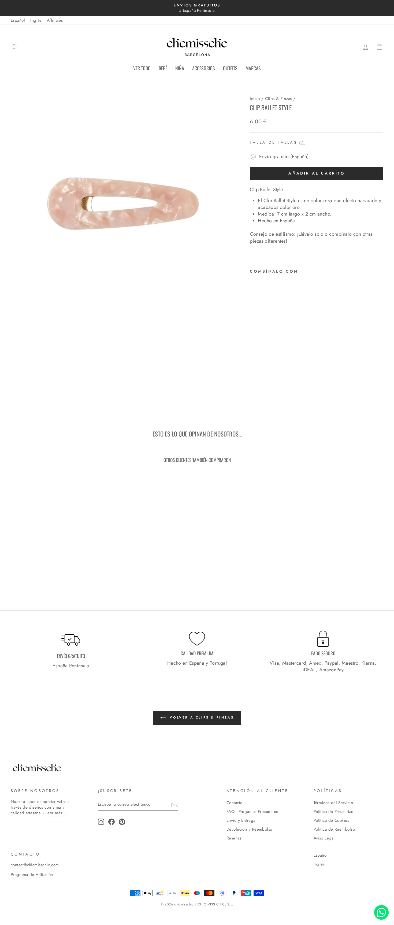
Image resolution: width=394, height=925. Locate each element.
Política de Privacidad (334, 812)
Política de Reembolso (334, 829)
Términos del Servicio (333, 803)
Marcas (253, 68)
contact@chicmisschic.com (35, 865)
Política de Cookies (331, 820)
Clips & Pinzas (278, 99)
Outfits (230, 68)
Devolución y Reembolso (249, 829)
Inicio (255, 99)
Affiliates (55, 20)
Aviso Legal (324, 838)
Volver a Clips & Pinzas (201, 717)
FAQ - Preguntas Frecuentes (252, 812)
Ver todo (142, 68)
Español (18, 20)
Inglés (36, 20)
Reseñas (233, 838)
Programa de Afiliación (32, 875)
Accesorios (203, 68)
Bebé (163, 68)
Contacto (234, 803)
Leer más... (56, 813)
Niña (179, 68)
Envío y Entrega (240, 820)
